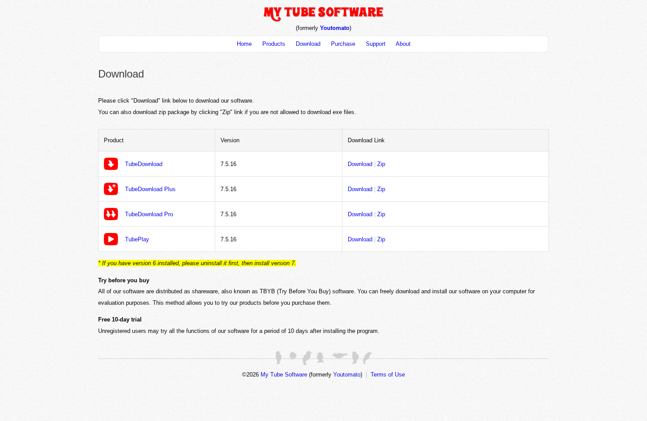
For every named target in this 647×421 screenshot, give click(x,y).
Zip (381, 164)
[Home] (323, 20)
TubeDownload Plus (150, 189)
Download (308, 44)
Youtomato (334, 28)
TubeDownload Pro (149, 214)
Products (273, 44)
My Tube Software (284, 374)
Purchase (343, 44)
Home (244, 44)
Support (376, 44)
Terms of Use (388, 374)
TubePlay (137, 239)
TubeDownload (143, 164)
